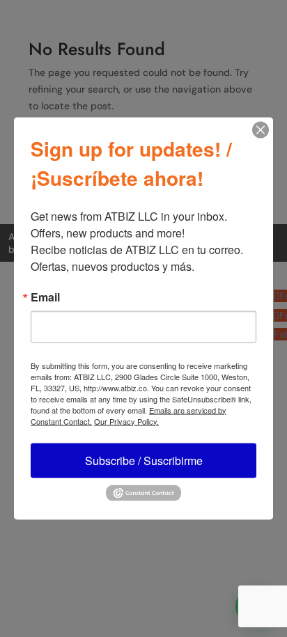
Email (45, 296)
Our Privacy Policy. (126, 420)
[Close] (260, 129)
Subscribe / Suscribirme (144, 460)
